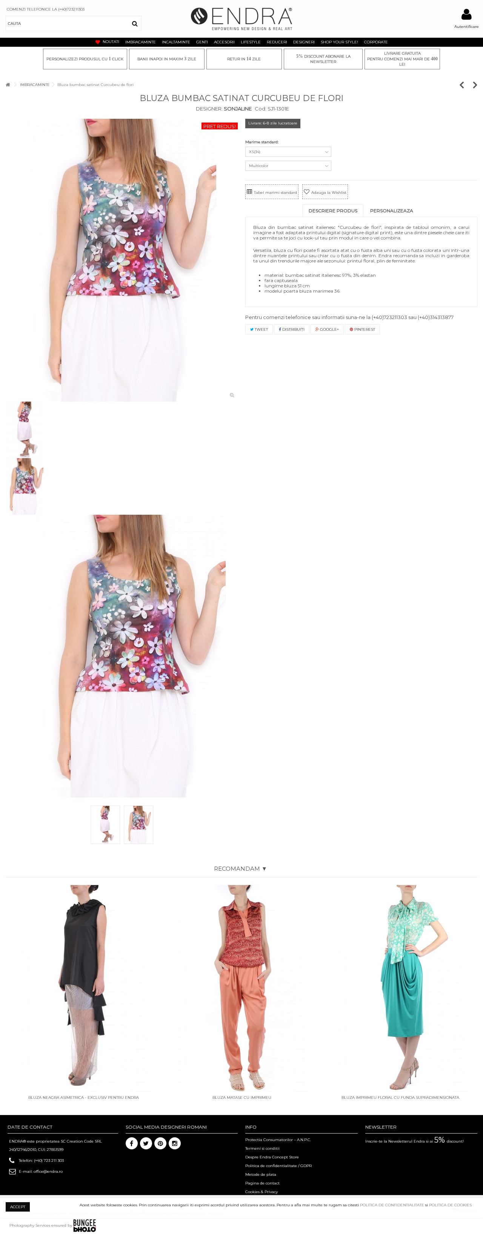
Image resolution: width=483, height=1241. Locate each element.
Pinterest (364, 329)
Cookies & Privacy (261, 1191)
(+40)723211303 (389, 317)
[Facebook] (132, 1143)
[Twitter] (146, 1143)
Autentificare (466, 26)
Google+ (329, 329)
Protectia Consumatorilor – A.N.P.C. (278, 1139)
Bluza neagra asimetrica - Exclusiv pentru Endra (83, 1097)
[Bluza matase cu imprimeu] (242, 988)
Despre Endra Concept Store (272, 1157)
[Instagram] (175, 1143)
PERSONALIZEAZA (391, 210)
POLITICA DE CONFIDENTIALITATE (392, 1205)
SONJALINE (237, 109)
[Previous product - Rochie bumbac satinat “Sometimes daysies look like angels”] (465, 85)
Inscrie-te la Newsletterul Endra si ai (414, 1141)
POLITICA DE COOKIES (450, 1205)
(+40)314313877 (436, 317)
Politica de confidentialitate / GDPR (278, 1165)
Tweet (261, 329)
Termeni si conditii (262, 1148)
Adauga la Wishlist (328, 192)
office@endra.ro (48, 1171)
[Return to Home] (8, 84)
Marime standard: (262, 142)
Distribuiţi (293, 329)
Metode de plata (260, 1174)
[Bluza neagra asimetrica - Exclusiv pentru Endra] (83, 988)
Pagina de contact (262, 1183)
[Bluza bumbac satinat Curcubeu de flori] (122, 260)
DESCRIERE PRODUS (333, 210)
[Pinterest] (160, 1143)
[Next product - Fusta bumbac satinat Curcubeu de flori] (475, 85)
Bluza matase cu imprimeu (241, 1097)
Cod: (260, 108)
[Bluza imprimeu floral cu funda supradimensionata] (400, 988)
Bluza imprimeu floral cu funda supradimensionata (400, 1097)
